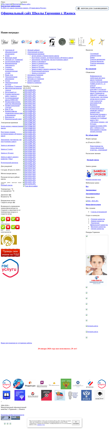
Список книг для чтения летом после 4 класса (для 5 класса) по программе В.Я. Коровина (99, 101)
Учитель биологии (97, 61)
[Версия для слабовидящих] (92, 10)
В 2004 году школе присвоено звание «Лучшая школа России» (23, 8)
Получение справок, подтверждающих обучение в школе (11, 134)
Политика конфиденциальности (12, 415)
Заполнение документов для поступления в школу (11, 140)
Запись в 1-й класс (34, 77)
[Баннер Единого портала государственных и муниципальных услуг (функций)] (10, 277)
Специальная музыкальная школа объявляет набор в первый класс (97, 109)
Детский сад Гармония (35, 79)
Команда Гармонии (34, 82)
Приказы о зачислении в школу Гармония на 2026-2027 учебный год (99, 93)
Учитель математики (97, 59)
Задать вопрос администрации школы (45, 56)
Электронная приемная (35, 54)
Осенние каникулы (98, 219)
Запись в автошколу (8, 145)
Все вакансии (91, 69)
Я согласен (76, 422)
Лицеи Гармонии (33, 81)
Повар (92, 57)
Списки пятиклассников (99, 82)
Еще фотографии (31, 186)
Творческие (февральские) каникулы (99, 224)
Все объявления (92, 135)
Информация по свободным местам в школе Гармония (97, 78)
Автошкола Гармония (35, 75)
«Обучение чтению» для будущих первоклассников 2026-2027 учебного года (99, 125)
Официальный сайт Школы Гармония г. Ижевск (38, 13)
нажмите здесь (41, 424)
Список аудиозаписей (99, 212)
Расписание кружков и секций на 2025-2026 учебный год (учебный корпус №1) (98, 117)
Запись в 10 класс (7, 153)
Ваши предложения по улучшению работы (16, 343)
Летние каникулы (97, 229)
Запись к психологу (39, 73)
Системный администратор (95, 54)
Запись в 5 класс (7, 149)
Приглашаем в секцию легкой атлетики (98, 130)
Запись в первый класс (40, 63)
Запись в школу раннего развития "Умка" (9, 158)
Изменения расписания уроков (93, 179)
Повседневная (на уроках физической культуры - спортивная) (98, 148)
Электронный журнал (35, 52)
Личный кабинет (33, 50)
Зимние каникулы (97, 221)
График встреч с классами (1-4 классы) (98, 88)
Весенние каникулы (98, 227)
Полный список (6, 185)
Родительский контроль (9, 163)
